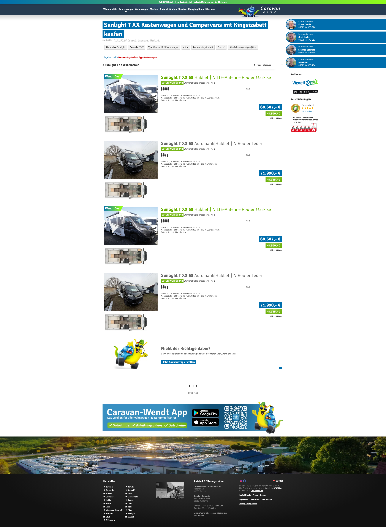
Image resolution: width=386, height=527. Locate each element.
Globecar (109, 497)
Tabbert (131, 517)
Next (129, 507)
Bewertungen (308, 111)
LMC (108, 507)
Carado (131, 487)
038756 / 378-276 (306, 27)
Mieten (173, 9)
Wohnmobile (110, 9)
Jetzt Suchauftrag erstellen (179, 362)
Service (182, 9)
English (279, 480)
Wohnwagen (141, 9)
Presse (255, 495)
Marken (154, 9)
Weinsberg (110, 520)
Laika (130, 503)
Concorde (110, 490)
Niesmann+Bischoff (114, 510)
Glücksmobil (133, 497)
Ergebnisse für (111, 57)
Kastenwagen (126, 9)
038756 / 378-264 (306, 52)
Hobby (108, 500)
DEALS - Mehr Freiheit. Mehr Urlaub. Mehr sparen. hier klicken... (193, 2)
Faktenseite (267, 499)
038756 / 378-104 (306, 65)
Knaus (108, 503)
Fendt (130, 493)
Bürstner (109, 487)
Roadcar (109, 513)
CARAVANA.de (257, 490)
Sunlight (131, 513)
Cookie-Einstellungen (248, 504)
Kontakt (242, 495)
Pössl (130, 510)
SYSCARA (278, 488)
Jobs (249, 495)
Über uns (210, 9)
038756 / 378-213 (306, 39)
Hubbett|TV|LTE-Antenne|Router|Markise (216, 77)
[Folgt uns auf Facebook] (245, 481)
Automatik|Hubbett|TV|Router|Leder (211, 143)
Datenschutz (255, 499)
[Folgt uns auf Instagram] (240, 481)
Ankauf (164, 9)
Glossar (262, 495)
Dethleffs (131, 490)
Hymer (130, 500)
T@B (108, 517)
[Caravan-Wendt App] (193, 435)
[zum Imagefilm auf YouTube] (170, 498)
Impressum (243, 499)
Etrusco (109, 493)
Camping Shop (196, 9)
